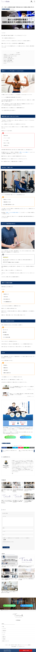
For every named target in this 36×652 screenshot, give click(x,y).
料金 (3, 626)
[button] (4, 447)
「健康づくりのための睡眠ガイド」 (24, 152)
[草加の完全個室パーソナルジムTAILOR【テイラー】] (5, 1)
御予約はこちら (25, 650)
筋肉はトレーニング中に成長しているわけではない (12, 54)
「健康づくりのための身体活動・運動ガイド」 (13, 212)
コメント (4, 516)
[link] (12, 473)
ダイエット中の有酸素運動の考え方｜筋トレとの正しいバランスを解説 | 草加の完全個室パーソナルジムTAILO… (21, 387)
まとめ (5, 63)
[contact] (19, 620)
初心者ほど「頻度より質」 (8, 57)
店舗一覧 (4, 636)
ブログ (4, 634)
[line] (17, 620)
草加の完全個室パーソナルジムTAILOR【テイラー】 (6, 467)
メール (4, 531)
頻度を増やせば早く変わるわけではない (10, 55)
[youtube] (18, 620)
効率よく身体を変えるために (8, 61)
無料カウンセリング (6, 640)
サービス (4, 632)
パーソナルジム (8, 443)
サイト (3, 534)
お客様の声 (4, 630)
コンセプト (4, 628)
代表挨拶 (4, 638)
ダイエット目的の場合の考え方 (9, 58)
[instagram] (16, 620)
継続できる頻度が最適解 (8, 60)
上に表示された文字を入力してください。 (8, 541)
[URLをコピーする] (32, 447)
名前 (4, 527)
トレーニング (4, 443)
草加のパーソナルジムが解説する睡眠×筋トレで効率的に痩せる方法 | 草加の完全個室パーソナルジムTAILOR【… (21, 394)
